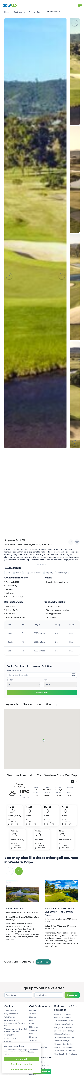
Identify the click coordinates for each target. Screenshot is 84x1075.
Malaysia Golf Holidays (63, 1027)
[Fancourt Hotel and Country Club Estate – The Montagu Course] (61, 891)
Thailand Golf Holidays (63, 1017)
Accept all (21, 1059)
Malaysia (32, 1017)
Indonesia (33, 1020)
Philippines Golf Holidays (64, 1024)
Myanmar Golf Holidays (63, 1044)
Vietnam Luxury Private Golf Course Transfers (15, 1030)
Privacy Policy (10, 1038)
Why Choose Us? (11, 1014)
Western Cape (35, 12)
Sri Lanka (33, 1040)
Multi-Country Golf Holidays (65, 1054)
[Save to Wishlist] (77, 542)
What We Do (9, 1017)
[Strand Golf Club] (22, 891)
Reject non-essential (21, 1064)
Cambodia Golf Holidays (64, 1037)
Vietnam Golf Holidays (63, 1014)
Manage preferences (21, 1069)
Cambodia (33, 1030)
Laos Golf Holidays (61, 1041)
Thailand (32, 1014)
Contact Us (9, 1041)
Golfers (10, 680)
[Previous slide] (75, 23)
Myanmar (33, 1037)
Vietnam (32, 1010)
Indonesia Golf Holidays (63, 1021)
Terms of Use (9, 1035)
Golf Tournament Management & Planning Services (14, 1023)
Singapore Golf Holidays (64, 1031)
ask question (43, 962)
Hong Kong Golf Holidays (64, 1047)
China (31, 1024)
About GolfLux (10, 1010)
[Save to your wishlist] (36, 882)
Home (7, 12)
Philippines (33, 1027)
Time (46, 680)
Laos (31, 1033)
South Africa (19, 12)
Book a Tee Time (42, 1071)
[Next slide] (62, 276)
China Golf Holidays (62, 1034)
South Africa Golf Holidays (64, 1050)
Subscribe (72, 995)
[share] (71, 542)
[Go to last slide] (9, 276)
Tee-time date (14, 670)
